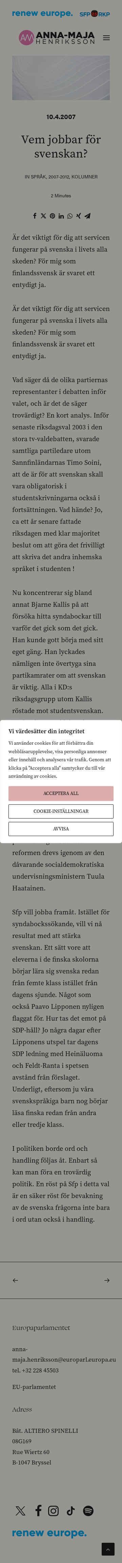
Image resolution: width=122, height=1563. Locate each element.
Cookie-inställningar (61, 811)
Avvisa (61, 828)
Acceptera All (61, 793)
